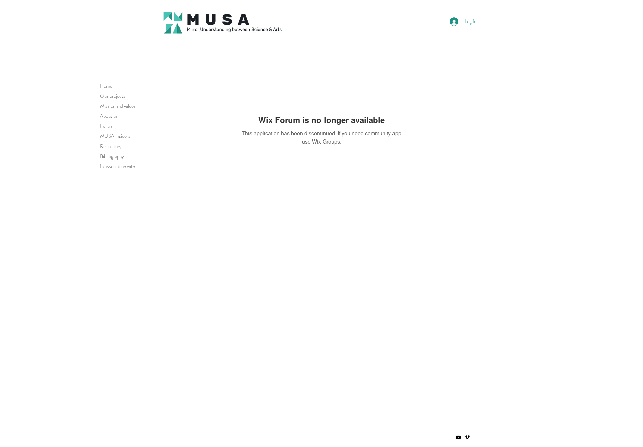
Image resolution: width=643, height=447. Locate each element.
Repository (111, 146)
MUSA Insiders (115, 136)
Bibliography (112, 156)
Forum (106, 126)
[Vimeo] (467, 437)
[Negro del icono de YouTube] (458, 437)
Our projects (112, 96)
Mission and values (118, 106)
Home (106, 86)
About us (109, 116)
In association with (117, 166)
